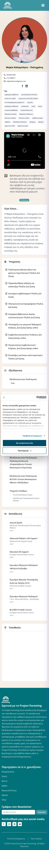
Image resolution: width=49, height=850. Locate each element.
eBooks (5, 795)
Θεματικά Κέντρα (9, 790)
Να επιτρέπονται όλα (24, 443)
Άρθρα (4, 785)
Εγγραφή (41, 812)
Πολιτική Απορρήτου (16, 839)
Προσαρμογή (23, 450)
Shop (4, 800)
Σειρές (4, 776)
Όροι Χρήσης (36, 838)
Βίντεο (4, 781)
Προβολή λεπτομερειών (32, 436)
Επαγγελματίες (8, 771)
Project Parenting (28, 843)
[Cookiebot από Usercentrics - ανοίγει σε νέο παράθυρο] (36, 397)
